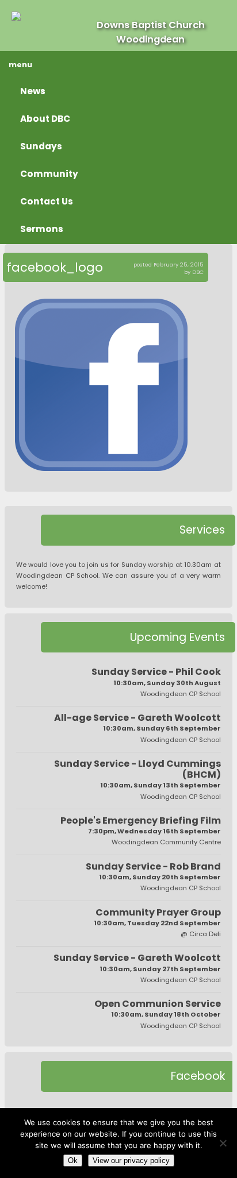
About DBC (45, 119)
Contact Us (46, 201)
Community (49, 174)
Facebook (198, 1076)
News (32, 91)
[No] (222, 1143)
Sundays (41, 146)
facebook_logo (55, 267)
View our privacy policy (131, 1160)
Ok (73, 1160)
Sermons (41, 229)
